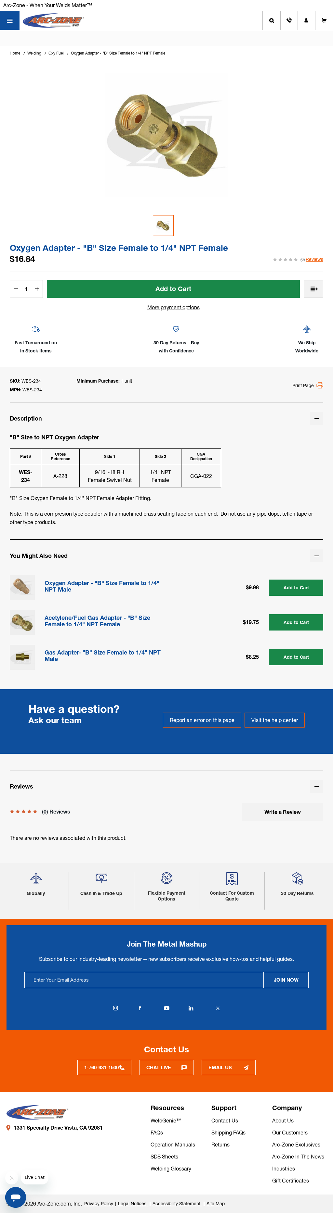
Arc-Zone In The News (298, 1156)
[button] (36, 880)
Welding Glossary (171, 1168)
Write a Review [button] (282, 812)
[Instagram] (115, 1008)
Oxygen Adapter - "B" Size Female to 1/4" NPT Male (102, 586)
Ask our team (55, 720)
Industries (283, 1168)
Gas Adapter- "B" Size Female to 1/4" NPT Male (103, 655)
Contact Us (224, 1120)
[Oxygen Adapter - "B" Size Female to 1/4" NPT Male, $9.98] (22, 587)
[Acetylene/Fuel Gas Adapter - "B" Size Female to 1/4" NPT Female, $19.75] (22, 622)
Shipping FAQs (228, 1132)
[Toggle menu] (10, 20)
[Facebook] (140, 1008)
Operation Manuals (173, 1144)
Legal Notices (133, 1204)
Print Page (303, 385)
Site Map (215, 1204)
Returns (220, 1144)
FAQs (157, 1132)
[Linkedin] (191, 1008)
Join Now (286, 980)
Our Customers (290, 1132)
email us (220, 1067)
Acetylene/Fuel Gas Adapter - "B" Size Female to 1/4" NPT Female (97, 621)
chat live (158, 1067)
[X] (217, 1008)
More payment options (173, 307)
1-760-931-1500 (101, 1067)
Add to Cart (296, 588)
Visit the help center (274, 720)
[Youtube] (166, 1008)
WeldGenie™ (166, 1120)
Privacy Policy (98, 1204)
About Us (283, 1120)
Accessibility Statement (177, 1204)
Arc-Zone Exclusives (296, 1144)
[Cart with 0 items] (324, 20)
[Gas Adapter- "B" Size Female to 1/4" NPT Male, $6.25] (22, 657)
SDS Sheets (164, 1156)
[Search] (271, 20)
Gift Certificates (290, 1180)
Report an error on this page (202, 720)
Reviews (314, 259)
